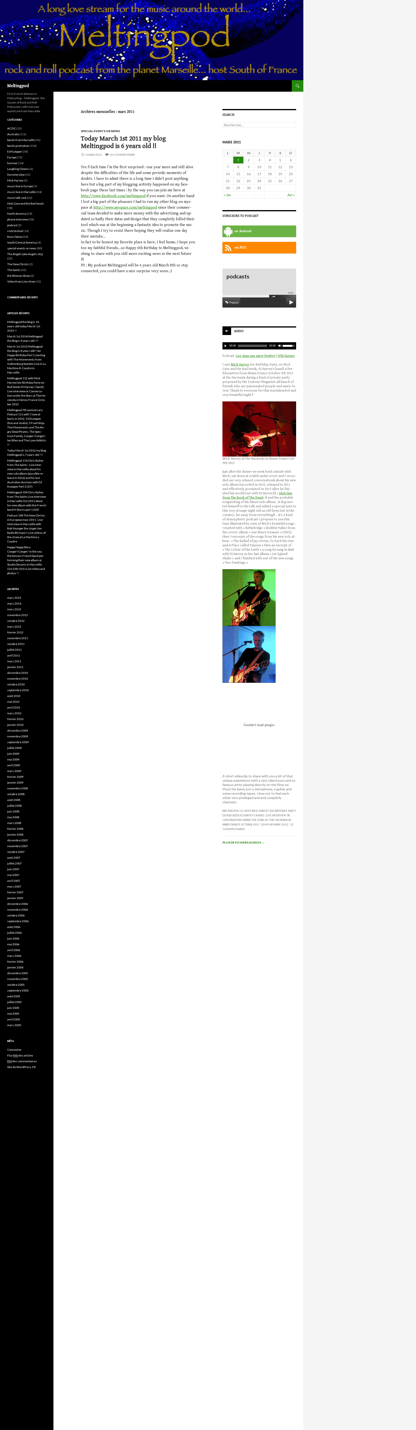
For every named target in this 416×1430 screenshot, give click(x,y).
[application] (259, 345)
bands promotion (18, 146)
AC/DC (11, 128)
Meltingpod (18, 85)
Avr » (291, 195)
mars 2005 (14, 1025)
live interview (16, 174)
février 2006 (15, 961)
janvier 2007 (15, 898)
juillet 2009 (14, 748)
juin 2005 (13, 1008)
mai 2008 (13, 817)
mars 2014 (14, 603)
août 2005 (13, 996)
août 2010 (13, 696)
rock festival (15, 231)
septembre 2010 (18, 690)
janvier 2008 (15, 834)
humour (12, 163)
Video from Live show (21, 281)
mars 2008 (14, 823)
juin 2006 (13, 938)
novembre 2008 (17, 788)
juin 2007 (13, 869)
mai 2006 (13, 944)
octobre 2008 (16, 794)
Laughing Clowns (18, 169)
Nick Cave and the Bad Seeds (25, 203)
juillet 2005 (14, 1002)
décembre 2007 (17, 840)
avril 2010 (13, 707)
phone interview (17, 219)
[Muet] (279, 346)
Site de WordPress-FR (21, 1067)
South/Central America (22, 242)
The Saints (13, 270)
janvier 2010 (15, 725)
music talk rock (16, 198)
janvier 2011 (15, 667)
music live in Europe (20, 186)
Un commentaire (122, 154)
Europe (12, 157)
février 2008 (15, 829)
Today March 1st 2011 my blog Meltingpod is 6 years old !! (123, 142)
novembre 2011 (17, 638)
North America (16, 213)
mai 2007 (13, 875)
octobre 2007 (16, 852)
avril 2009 (13, 765)
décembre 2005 (17, 973)
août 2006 (13, 927)
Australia (13, 134)
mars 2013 (14, 609)
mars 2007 (14, 886)
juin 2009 (13, 753)
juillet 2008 (14, 805)
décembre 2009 (17, 730)
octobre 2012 (16, 621)
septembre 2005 (18, 990)
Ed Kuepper (14, 151)
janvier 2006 (15, 967)
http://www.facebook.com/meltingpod (113, 196)
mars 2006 (14, 956)
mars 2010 (14, 713)
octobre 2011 (16, 644)
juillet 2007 (14, 863)
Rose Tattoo (14, 236)
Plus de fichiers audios (243, 842)
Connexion (14, 1049)
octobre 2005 (16, 984)
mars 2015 (14, 597)
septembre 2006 (18, 921)
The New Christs (18, 264)
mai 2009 (13, 759)
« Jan (227, 195)
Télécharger (286, 356)
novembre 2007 (17, 846)
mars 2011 (14, 661)
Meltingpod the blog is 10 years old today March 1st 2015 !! (23, 326)
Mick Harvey (240, 365)
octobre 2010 (16, 684)
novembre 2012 (17, 615)
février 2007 (15, 892)
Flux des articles (20, 1055)
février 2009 (15, 777)
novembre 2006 (17, 909)
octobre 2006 (16, 915)
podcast (12, 225)
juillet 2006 (14, 932)
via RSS (240, 247)
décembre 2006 (17, 904)
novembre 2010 (17, 678)
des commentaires (22, 1061)
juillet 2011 (14, 649)
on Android (242, 231)
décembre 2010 (17, 673)
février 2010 (15, 719)
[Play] (226, 346)
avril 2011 (13, 655)
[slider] (289, 345)
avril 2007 (13, 880)
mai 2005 (13, 1013)
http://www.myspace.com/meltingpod (125, 207)
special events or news (100, 131)
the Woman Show (18, 275)
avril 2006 (13, 950)
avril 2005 (13, 1019)
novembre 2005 (17, 979)
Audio (239, 331)
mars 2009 (14, 771)
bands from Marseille (21, 140)
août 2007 (13, 857)
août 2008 (13, 800)
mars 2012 (14, 626)
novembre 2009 (17, 736)
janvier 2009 (15, 782)
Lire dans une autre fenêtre (255, 356)
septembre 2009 (18, 742)
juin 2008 (13, 811)
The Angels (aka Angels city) (25, 254)
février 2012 (15, 632)
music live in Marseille (21, 192)
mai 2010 (13, 701)
